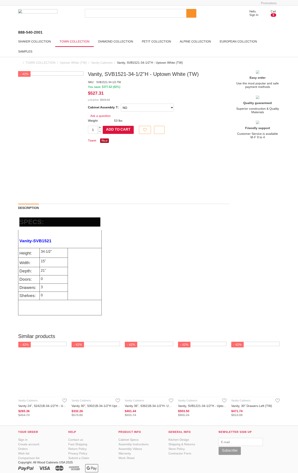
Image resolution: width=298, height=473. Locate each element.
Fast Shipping (77, 444)
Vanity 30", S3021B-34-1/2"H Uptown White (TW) (96, 406)
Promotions (269, 3)
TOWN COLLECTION (40, 62)
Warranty (124, 453)
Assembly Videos (130, 449)
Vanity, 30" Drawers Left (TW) (251, 406)
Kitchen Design (178, 439)
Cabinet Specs (128, 439)
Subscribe (230, 450)
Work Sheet (126, 458)
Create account (28, 444)
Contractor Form (179, 453)
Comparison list (28, 458)
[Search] (191, 13)
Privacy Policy (77, 453)
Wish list (23, 453)
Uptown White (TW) (73, 62)
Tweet (92, 140)
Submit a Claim (78, 458)
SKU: (91, 82)
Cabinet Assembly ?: (103, 107)
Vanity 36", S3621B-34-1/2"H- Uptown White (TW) (149, 406)
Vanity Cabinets (102, 62)
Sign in (22, 439)
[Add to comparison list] (159, 130)
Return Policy (77, 449)
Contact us (75, 439)
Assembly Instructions (133, 444)
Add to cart (118, 129)
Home (20, 62)
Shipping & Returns (181, 444)
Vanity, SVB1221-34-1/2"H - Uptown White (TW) (202, 406)
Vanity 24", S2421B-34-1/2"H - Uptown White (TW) (42, 406)
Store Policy (176, 449)
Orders (23, 449)
